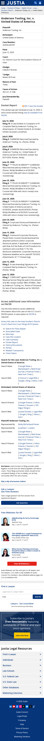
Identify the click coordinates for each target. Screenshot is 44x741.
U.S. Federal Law (10, 676)
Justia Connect (22, 712)
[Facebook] (17, 706)
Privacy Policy (22, 733)
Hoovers (30, 405)
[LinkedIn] (10, 706)
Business (7, 665)
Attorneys (10, 334)
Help (22, 724)
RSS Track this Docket (33, 106)
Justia (25, 701)
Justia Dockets (25, 411)
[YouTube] (14, 706)
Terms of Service (22, 728)
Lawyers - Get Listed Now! (22, 603)
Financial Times (32, 371)
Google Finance (25, 402)
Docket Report (12, 342)
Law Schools (8, 670)
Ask (40, 380)
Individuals (8, 659)
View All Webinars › (22, 564)
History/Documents (14, 345)
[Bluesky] (27, 706)
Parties (9, 348)
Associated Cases (13, 331)
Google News (25, 366)
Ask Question (22, 503)
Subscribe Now (22, 635)
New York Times (25, 374)
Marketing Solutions (12, 693)
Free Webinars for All (11, 512)
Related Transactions (15, 350)
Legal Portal (22, 716)
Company (22, 720)
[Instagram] (20, 706)
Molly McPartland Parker (28, 424)
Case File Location (13, 337)
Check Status (11, 353)
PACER (31, 314)
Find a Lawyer (8, 586)
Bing (28, 380)
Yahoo (34, 380)
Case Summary (12, 339)
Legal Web (33, 378)
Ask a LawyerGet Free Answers (10, 490)
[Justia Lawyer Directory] (33, 706)
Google (21, 380)
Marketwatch (23, 369)
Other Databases (11, 687)
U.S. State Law (9, 681)
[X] (30, 706)
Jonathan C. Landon (26, 428)
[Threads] (23, 706)
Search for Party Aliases (16, 328)
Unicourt (23, 378)
